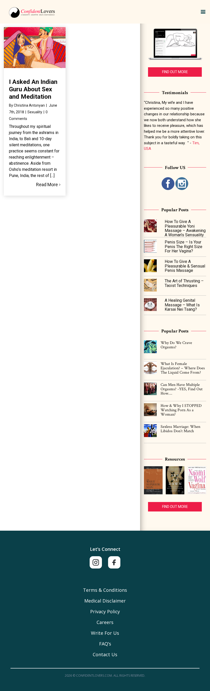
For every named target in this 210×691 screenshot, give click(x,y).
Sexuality (34, 112)
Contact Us (105, 654)
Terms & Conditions (105, 590)
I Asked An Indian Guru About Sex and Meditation (33, 89)
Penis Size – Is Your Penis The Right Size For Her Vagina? (183, 246)
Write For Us (105, 633)
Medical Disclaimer (105, 601)
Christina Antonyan (29, 105)
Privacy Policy (105, 611)
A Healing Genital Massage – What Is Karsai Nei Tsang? (182, 304)
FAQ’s (105, 644)
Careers (105, 622)
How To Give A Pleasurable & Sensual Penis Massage (185, 266)
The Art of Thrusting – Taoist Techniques (184, 283)
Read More (47, 184)
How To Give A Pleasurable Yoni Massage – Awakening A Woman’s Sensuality (185, 228)
